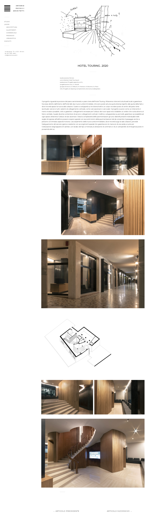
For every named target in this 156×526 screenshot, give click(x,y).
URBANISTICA (11, 38)
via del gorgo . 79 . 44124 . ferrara (14, 51)
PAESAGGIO (10, 35)
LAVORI (6, 24)
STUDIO (7, 21)
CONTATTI (7, 41)
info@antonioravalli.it (11, 55)
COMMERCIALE (11, 33)
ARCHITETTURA (11, 27)
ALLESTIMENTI (11, 30)
